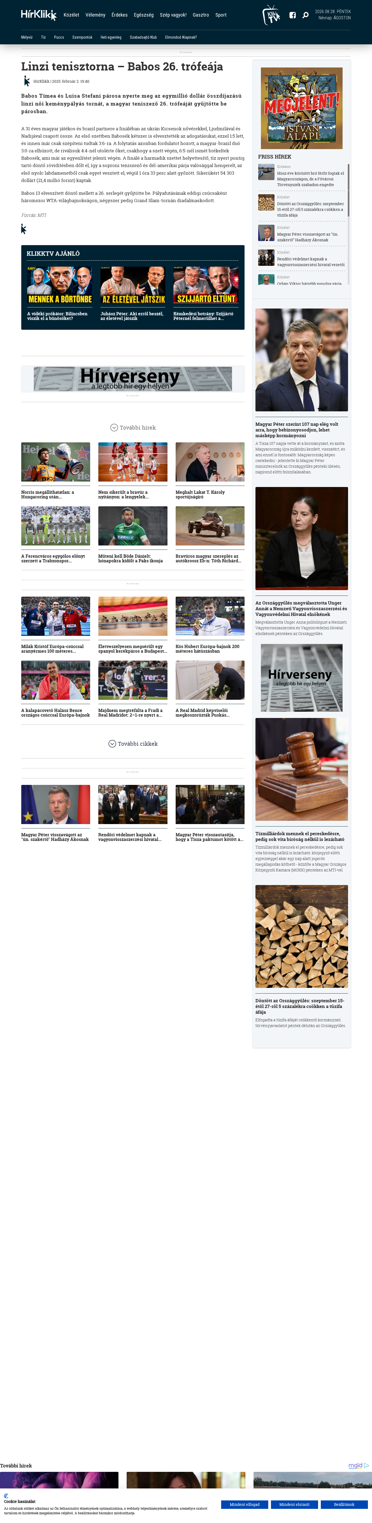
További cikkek (138, 743)
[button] (305, 15)
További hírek (138, 427)
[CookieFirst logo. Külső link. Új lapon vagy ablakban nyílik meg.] (6, 1496)
